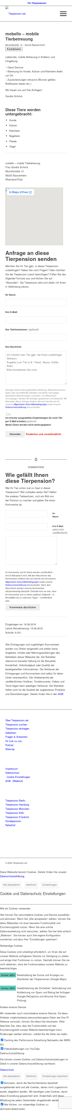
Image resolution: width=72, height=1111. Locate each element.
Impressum (11, 768)
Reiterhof (10, 825)
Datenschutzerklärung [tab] (12, 1053)
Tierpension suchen (16, 724)
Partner (9, 745)
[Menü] (61, 13)
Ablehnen (31, 884)
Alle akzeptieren (11, 884)
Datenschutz (12, 772)
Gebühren (10, 733)
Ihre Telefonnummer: (22, 329)
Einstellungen (49, 884)
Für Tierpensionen (37, 3)
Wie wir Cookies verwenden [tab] (15, 908)
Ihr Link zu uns (13, 741)
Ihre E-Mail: (11, 312)
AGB (60, 694)
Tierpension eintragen (17, 728)
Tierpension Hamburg (17, 804)
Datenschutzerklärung (15, 407)
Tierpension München (17, 809)
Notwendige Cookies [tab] (11, 945)
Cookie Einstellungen (18, 777)
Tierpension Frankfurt (17, 817)
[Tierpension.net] (29, 13)
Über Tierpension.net (16, 720)
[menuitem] (37, 3)
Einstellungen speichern (55, 1076)
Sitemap (10, 749)
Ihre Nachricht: (13, 346)
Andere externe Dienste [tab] (13, 1007)
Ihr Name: (10, 294)
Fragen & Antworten (16, 737)
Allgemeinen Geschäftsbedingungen (30, 404)
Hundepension (13, 821)
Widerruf (17, 781)
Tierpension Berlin (15, 800)
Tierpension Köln (14, 813)
